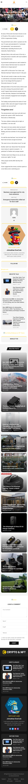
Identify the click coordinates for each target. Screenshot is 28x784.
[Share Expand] (16, 29)
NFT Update (10, 781)
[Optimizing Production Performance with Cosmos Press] (14, 462)
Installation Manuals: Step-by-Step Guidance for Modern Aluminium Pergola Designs (14, 507)
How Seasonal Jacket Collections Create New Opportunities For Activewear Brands (19, 291)
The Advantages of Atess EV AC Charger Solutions (13, 528)
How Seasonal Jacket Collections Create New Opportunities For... (19, 675)
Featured (4, 779)
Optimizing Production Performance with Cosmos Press (13, 467)
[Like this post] (12, 29)
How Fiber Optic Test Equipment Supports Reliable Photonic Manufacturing (19, 280)
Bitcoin (9, 779)
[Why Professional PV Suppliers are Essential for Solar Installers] (14, 442)
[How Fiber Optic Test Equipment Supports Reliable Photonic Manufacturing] (7, 281)
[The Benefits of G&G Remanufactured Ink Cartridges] (14, 563)
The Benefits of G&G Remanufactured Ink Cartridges (13, 568)
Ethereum (16, 779)
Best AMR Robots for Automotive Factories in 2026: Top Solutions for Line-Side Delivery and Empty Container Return (14, 309)
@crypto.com (4, 269)
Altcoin (22, 779)
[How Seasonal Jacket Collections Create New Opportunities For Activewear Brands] (7, 292)
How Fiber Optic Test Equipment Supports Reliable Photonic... (18, 667)
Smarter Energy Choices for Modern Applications (11, 588)
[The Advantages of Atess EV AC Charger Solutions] (14, 522)
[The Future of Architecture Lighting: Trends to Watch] (14, 482)
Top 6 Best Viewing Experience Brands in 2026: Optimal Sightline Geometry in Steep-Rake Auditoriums (19, 321)
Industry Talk (18, 781)
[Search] (26, 2)
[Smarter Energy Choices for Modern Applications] (14, 583)
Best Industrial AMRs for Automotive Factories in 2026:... (12, 682)
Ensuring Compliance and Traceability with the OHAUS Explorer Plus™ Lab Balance (12, 426)
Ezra (10, 17)
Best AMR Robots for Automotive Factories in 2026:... (11, 688)
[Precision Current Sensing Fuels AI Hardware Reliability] (14, 402)
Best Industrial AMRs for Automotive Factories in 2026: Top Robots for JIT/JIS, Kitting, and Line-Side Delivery (13, 300)
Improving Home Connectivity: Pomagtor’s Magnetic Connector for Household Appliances (13, 547)
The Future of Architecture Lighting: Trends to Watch (11, 487)
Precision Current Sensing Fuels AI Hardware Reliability (14, 407)
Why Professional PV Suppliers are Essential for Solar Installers (14, 447)
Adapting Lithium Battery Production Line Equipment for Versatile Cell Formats (12, 386)
